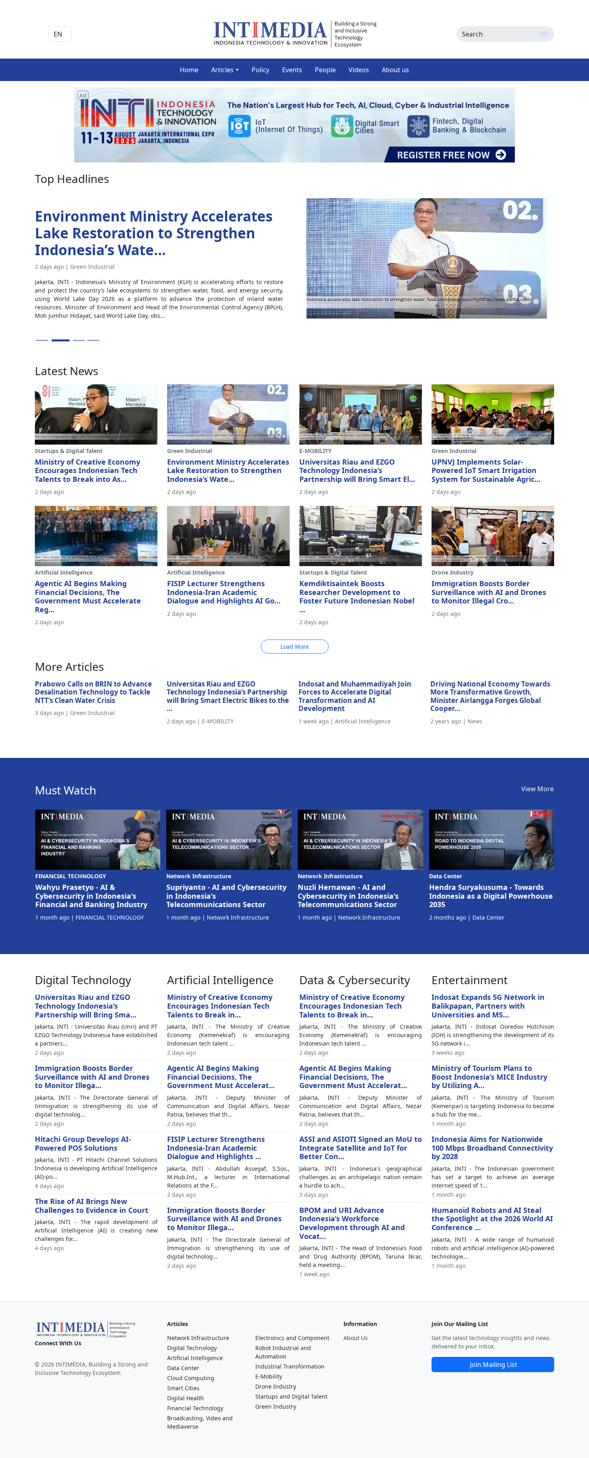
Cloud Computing (190, 1378)
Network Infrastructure (198, 1338)
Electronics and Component (292, 1338)
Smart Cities (183, 1388)
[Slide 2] (56, 340)
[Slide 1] (42, 340)
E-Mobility (268, 1376)
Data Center (183, 1368)
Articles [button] (222, 69)
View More (537, 788)
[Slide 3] (75, 340)
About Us (355, 1338)
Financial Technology (195, 1408)
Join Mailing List (493, 1364)
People (325, 69)
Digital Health (185, 1398)
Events (292, 69)
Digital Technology (192, 1348)
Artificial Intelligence (195, 1358)
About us (395, 69)
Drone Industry (275, 1386)
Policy (260, 69)
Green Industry (275, 1406)
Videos (359, 69)
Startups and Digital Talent (291, 1396)
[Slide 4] (93, 340)
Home (189, 69)
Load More (294, 646)
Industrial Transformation (290, 1366)
